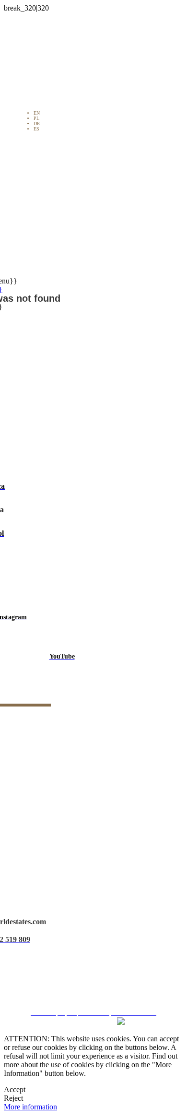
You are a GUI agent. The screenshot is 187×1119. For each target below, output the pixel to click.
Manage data (97, 988)
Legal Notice (97, 936)
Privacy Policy (97, 954)
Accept (14, 1089)
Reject (13, 1098)
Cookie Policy (97, 970)
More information (30, 1107)
